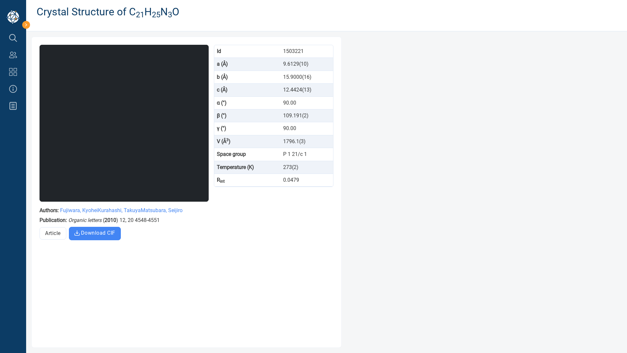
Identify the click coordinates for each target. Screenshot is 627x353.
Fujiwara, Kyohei (79, 210)
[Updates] (13, 105)
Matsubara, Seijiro (162, 210)
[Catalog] (13, 71)
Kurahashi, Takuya (119, 210)
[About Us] (13, 88)
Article (53, 233)
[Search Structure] (13, 37)
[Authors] (13, 54)
